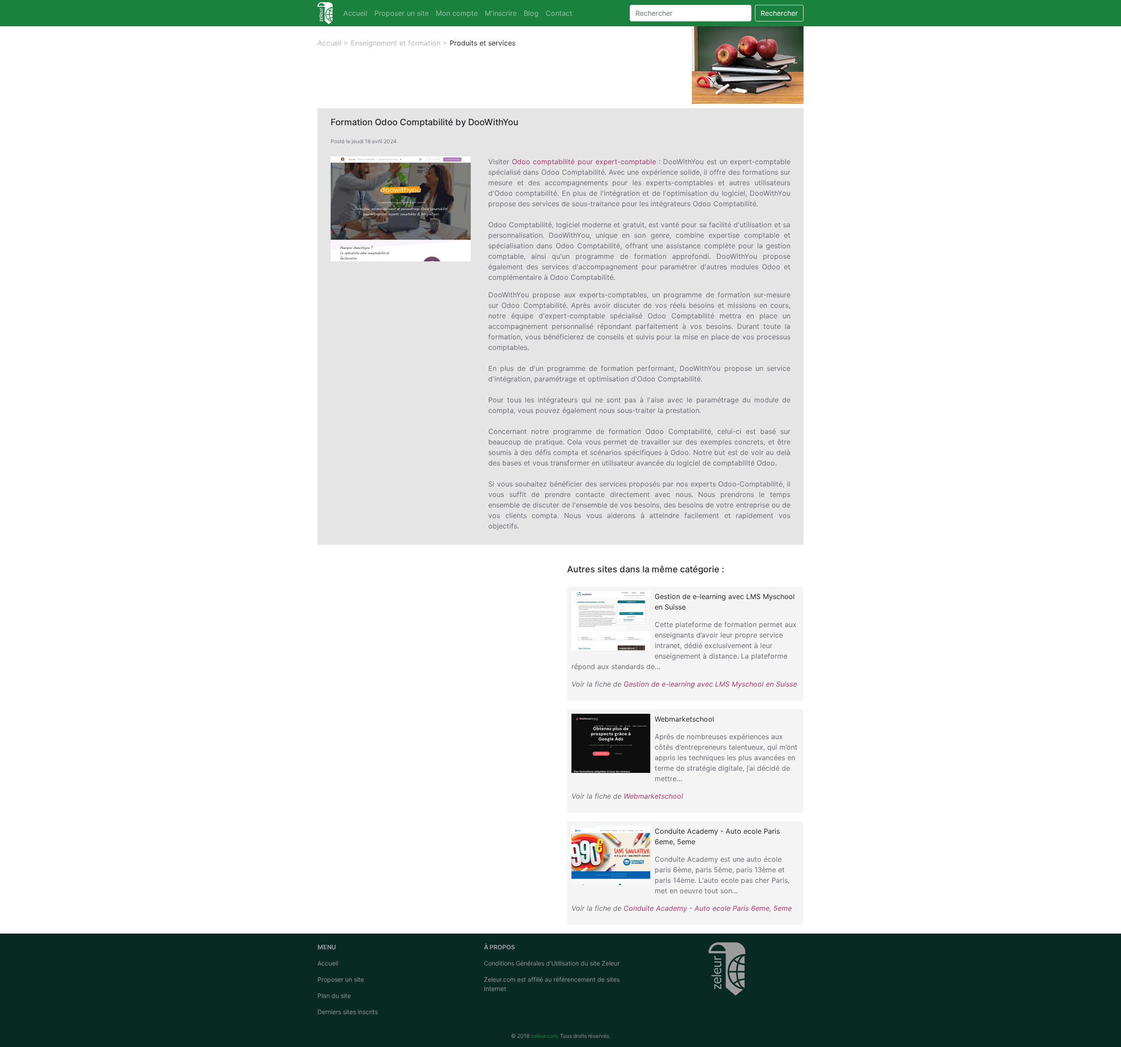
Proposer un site (401, 13)
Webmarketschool (653, 796)
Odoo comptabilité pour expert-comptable (584, 161)
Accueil (355, 13)
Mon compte (457, 13)
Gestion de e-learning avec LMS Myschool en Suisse (710, 684)
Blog (531, 13)
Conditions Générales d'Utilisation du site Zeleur (552, 963)
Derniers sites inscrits (347, 1011)
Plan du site (334, 995)
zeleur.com (544, 1036)
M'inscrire (501, 13)
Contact (559, 13)
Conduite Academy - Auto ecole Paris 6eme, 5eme (708, 908)
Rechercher (779, 13)
